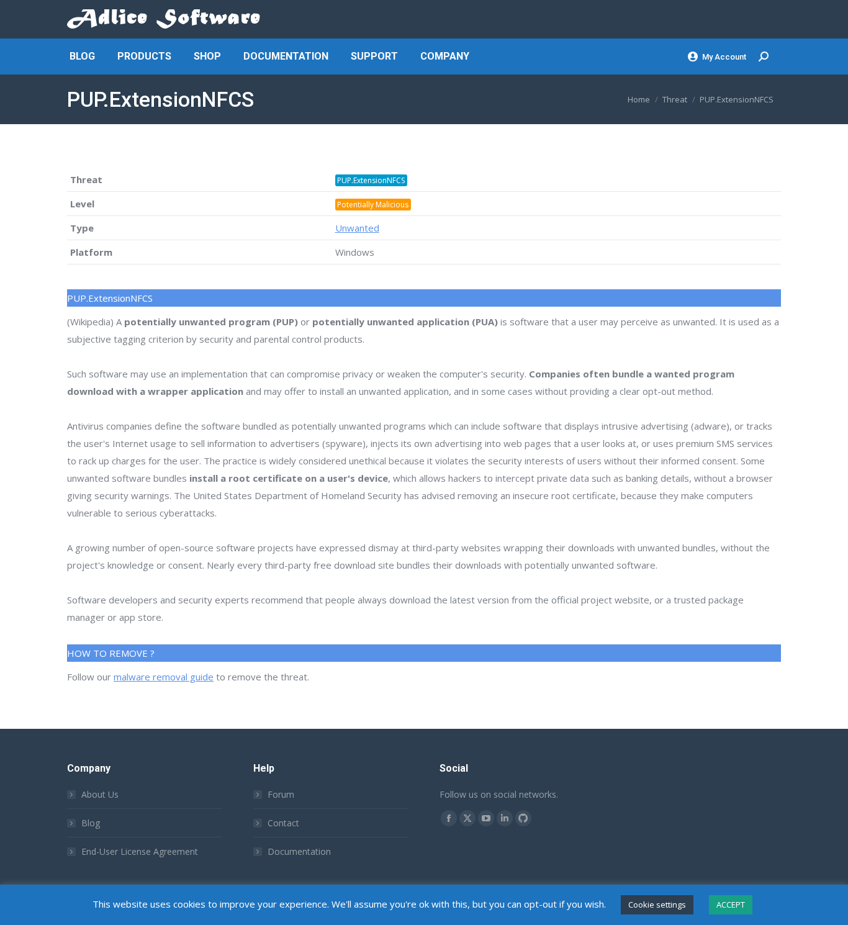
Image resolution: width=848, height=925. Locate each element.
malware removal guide (164, 676)
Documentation (299, 851)
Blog (90, 823)
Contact (283, 823)
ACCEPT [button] (730, 904)
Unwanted (357, 228)
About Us (100, 794)
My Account (724, 56)
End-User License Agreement (139, 851)
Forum (281, 794)
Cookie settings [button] (657, 904)
